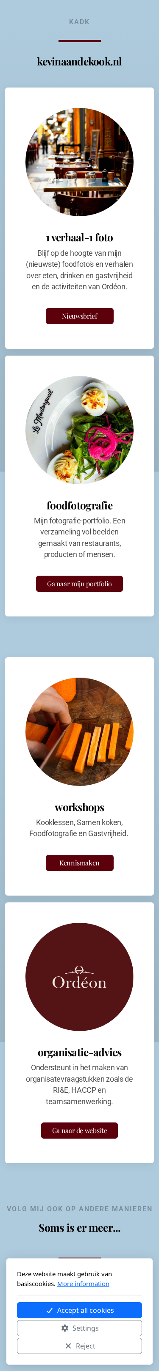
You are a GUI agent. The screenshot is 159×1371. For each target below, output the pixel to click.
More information (83, 1283)
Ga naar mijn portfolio (79, 583)
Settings (86, 1328)
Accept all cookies (85, 1310)
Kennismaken (79, 862)
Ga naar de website (79, 1130)
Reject (85, 1346)
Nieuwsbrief (79, 315)
